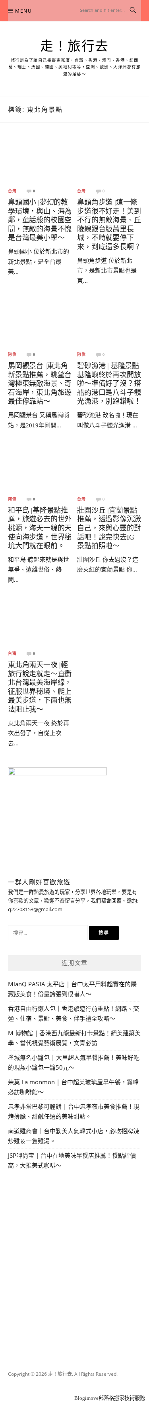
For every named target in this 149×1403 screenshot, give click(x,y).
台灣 (12, 191)
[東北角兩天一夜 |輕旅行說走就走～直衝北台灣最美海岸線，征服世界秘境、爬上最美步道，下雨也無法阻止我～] (40, 623)
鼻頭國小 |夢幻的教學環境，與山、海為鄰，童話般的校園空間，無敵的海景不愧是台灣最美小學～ (40, 220)
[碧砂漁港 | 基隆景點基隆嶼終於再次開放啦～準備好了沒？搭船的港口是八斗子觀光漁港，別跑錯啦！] (109, 324)
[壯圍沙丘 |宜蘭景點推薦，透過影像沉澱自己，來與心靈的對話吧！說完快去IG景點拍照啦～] (109, 469)
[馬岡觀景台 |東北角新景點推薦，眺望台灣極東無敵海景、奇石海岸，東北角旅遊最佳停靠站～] (40, 324)
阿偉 (12, 355)
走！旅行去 (74, 46)
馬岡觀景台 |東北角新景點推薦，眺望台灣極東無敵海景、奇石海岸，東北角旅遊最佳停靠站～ (40, 383)
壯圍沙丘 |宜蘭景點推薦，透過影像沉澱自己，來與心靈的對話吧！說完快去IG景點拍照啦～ (109, 528)
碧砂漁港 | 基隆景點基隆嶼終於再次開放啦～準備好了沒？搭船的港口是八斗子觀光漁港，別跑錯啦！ (109, 383)
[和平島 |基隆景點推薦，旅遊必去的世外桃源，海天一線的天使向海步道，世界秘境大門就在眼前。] (40, 469)
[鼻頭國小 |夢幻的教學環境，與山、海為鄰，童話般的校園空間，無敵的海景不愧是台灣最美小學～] (40, 161)
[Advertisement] (74, 1258)
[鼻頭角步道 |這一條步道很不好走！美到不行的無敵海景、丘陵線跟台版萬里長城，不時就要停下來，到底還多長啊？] (109, 161)
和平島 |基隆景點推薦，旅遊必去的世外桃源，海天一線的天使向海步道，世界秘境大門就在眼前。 (40, 528)
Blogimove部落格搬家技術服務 (109, 1398)
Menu (23, 11)
